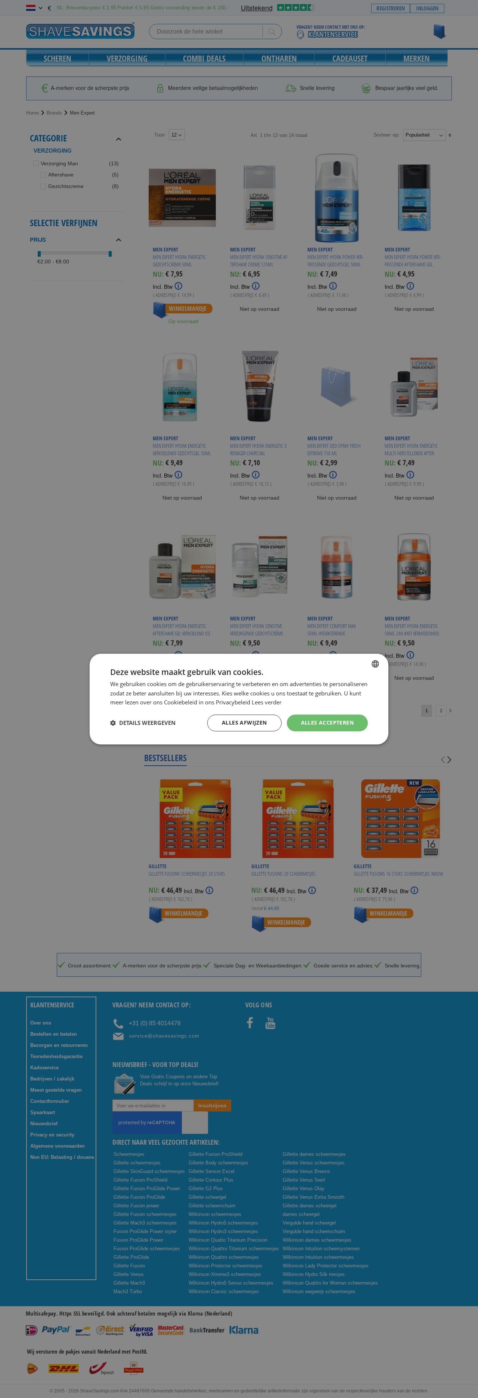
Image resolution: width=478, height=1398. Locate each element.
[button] (143, 723)
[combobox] (375, 663)
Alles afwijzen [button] (244, 722)
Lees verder (267, 702)
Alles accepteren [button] (327, 722)
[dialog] (239, 699)
